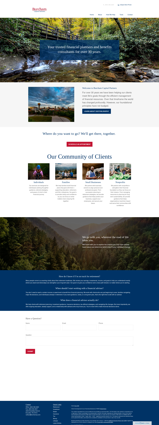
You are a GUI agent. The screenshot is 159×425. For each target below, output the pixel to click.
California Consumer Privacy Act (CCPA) (118, 420)
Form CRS (76, 405)
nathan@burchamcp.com (33, 415)
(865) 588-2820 (109, 5)
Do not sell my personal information (105, 422)
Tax (54, 416)
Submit (30, 351)
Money (55, 418)
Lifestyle (55, 421)
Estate (55, 411)
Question (29, 335)
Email (64, 323)
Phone (101, 323)
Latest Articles (57, 423)
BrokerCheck (103, 408)
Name (28, 323)
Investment (56, 409)
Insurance (56, 414)
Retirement (56, 407)
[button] (91, 14)
